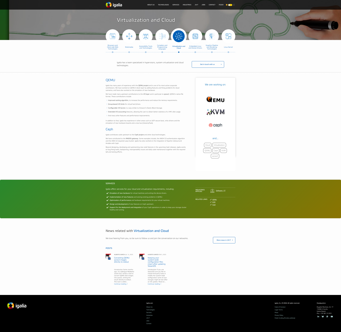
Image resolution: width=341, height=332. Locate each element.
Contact (212, 5)
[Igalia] (114, 5)
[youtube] (332, 316)
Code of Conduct (280, 307)
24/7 (196, 5)
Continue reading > (121, 284)
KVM (213, 202)
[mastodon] (327, 316)
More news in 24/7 (224, 240)
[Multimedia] (129, 36)
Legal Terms (279, 310)
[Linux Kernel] (228, 36)
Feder (221, 5)
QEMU (214, 199)
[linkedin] (318, 316)
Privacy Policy (279, 315)
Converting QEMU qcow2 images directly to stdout (121, 260)
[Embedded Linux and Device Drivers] (195, 36)
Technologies (163, 5)
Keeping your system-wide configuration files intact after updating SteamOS (156, 262)
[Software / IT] (212, 191)
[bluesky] (323, 316)
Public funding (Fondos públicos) (285, 318)
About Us (151, 5)
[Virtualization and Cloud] (179, 36)
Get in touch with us (207, 64)
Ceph (214, 204)
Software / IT (220, 191)
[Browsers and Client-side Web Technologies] (113, 36)
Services (175, 5)
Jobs (203, 5)
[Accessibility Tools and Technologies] (146, 36)
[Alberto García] (108, 257)
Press (276, 312)
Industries (187, 5)
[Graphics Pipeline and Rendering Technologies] (212, 36)
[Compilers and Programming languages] (162, 36)
